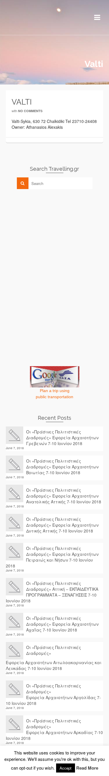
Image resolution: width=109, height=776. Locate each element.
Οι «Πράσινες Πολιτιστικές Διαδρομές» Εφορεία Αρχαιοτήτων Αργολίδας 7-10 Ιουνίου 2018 (53, 694)
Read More (87, 768)
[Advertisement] (49, 234)
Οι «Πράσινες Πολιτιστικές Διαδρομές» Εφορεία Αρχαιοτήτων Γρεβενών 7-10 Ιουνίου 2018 (62, 437)
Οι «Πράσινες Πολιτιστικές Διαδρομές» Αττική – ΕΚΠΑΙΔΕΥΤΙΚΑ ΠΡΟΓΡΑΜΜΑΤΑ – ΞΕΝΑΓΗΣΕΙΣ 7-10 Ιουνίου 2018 (52, 592)
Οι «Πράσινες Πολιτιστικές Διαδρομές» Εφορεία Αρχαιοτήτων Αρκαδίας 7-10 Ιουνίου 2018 (54, 729)
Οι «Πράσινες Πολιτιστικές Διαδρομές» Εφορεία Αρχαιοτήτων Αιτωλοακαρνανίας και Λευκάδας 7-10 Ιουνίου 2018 (53, 657)
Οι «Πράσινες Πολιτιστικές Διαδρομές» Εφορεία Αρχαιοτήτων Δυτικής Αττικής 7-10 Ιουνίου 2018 (62, 525)
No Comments (30, 111)
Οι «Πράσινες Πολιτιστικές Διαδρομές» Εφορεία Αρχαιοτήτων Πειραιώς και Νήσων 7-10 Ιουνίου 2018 (52, 557)
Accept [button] (66, 768)
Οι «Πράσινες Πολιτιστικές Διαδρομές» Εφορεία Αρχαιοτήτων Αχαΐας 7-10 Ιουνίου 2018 (62, 624)
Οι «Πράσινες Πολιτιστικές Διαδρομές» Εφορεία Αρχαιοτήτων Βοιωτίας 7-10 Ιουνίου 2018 (62, 466)
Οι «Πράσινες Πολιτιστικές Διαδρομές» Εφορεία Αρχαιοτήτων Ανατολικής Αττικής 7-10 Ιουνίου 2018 (63, 496)
